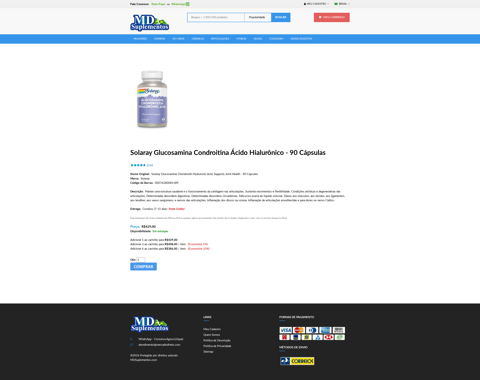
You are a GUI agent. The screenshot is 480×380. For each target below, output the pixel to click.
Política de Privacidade (217, 346)
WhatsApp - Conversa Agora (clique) (161, 339)
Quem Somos (211, 334)
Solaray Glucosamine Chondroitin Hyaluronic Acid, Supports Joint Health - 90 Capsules (204, 174)
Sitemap (208, 351)
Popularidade (256, 17)
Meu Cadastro (212, 329)
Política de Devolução (216, 340)
